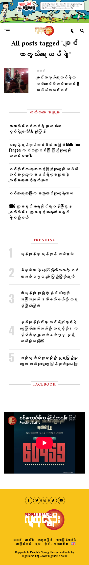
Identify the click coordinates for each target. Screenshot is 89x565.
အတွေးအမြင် (44, 540)
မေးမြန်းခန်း (23, 544)
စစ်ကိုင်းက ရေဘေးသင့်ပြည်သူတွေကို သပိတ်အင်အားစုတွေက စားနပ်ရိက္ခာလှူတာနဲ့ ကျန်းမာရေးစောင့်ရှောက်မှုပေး (43, 174)
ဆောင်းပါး (29, 540)
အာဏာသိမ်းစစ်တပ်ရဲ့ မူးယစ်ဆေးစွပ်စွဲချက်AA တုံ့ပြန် (35, 128)
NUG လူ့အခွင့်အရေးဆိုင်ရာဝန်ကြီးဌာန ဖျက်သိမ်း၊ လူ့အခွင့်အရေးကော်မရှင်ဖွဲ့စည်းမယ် (40, 211)
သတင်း (17, 540)
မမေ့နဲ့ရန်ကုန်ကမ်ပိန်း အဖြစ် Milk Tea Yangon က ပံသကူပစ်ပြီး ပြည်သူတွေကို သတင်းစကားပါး (44, 150)
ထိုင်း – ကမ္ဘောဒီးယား (56, 544)
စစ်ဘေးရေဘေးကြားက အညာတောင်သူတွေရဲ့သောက (41, 193)
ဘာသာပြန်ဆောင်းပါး (66, 540)
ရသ (37, 544)
